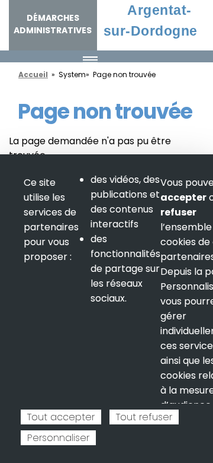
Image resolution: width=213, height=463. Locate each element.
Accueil (33, 74)
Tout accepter (61, 417)
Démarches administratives (53, 24)
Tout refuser (144, 417)
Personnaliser (58, 438)
